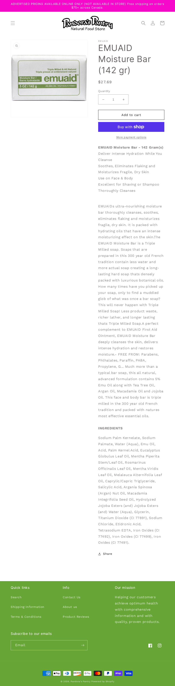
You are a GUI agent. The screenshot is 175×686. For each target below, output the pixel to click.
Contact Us (71, 597)
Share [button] (107, 553)
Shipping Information (27, 607)
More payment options (131, 137)
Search (16, 597)
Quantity (104, 91)
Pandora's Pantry (80, 681)
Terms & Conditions (26, 616)
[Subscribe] (82, 645)
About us (70, 607)
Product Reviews (76, 616)
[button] (13, 23)
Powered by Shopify (102, 681)
